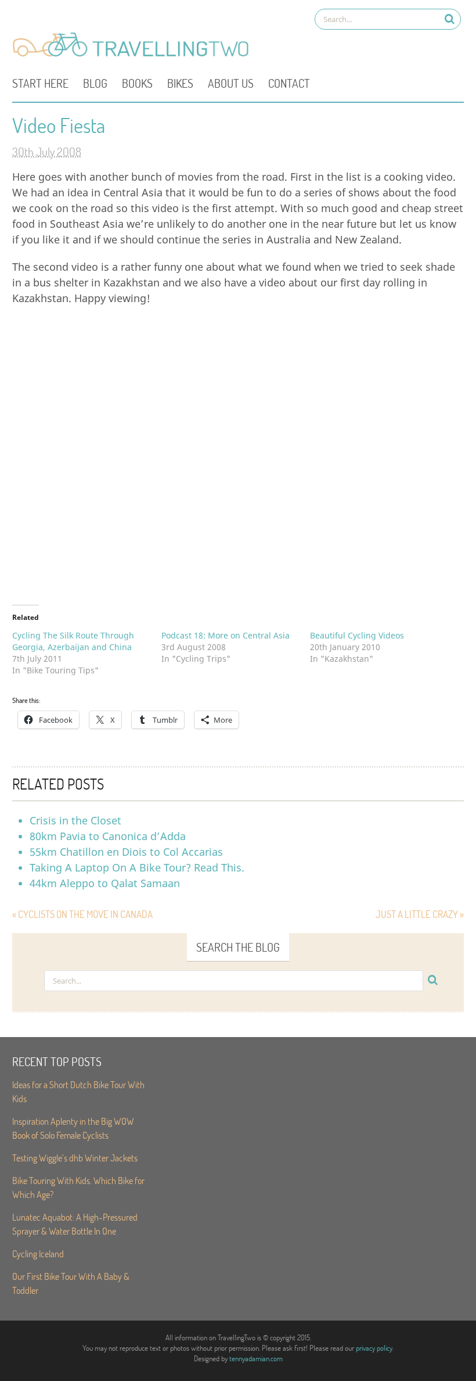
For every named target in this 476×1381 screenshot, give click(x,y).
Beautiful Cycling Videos (357, 635)
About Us (231, 83)
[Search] (450, 19)
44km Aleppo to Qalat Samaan (105, 883)
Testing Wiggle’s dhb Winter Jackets (75, 1158)
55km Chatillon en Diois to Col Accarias (126, 852)
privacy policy (374, 1348)
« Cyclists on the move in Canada (82, 914)
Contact (289, 83)
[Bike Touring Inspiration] (134, 56)
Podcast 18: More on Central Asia (225, 635)
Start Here (40, 83)
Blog (95, 83)
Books (137, 83)
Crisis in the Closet (75, 820)
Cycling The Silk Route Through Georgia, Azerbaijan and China (73, 641)
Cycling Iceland (38, 1253)
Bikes (180, 83)
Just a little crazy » (420, 914)
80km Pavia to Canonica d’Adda (108, 836)
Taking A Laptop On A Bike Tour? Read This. (137, 867)
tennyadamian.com (256, 1358)
